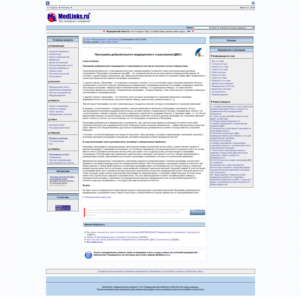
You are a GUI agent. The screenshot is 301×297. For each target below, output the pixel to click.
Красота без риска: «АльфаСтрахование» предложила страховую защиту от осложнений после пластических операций (230, 144)
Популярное (55, 76)
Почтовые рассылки (59, 74)
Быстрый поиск (56, 125)
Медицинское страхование (105, 39)
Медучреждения (57, 95)
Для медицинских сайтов (61, 163)
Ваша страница (177, 271)
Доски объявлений (58, 62)
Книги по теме (219, 75)
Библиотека (55, 54)
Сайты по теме (219, 78)
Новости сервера (57, 109)
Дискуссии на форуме (222, 83)
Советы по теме (220, 69)
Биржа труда (55, 71)
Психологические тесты (61, 65)
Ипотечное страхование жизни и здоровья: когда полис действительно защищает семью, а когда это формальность (229, 154)
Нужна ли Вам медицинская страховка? (106, 237)
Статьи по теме (219, 64)
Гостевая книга (56, 141)
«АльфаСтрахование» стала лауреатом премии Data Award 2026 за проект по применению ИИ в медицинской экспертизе (231, 110)
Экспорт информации (60, 160)
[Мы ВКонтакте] (47, 4)
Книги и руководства (59, 57)
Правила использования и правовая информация (123, 271)
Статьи (87, 39)
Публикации (55, 157)
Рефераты (54, 60)
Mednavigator (125, 47)
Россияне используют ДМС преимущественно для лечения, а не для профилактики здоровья (230, 135)
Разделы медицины (59, 51)
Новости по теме (220, 67)
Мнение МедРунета (59, 68)
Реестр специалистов (60, 92)
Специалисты (219, 92)
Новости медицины (58, 106)
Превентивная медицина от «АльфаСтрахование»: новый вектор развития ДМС (228, 123)
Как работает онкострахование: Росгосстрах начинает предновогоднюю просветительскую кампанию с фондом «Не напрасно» (230, 169)
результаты (194, 232)
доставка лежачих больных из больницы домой (62, 182)
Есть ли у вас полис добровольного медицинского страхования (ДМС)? (122, 239)
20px (115, 42)
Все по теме (218, 61)
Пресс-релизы (56, 111)
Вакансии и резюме (221, 89)
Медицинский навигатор (98, 197)
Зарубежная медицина (60, 90)
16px (109, 42)
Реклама (65, 7)
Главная (53, 7)
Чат (51, 144)
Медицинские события (60, 114)
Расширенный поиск (59, 128)
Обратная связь (194, 271)
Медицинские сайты (59, 87)
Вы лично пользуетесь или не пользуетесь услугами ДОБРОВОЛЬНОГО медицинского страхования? (137, 232)
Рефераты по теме (221, 80)
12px (103, 42)
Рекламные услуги (159, 271)
